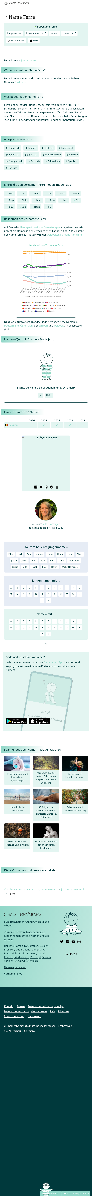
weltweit (59, 325)
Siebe (25, 200)
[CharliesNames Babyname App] (17, 3)
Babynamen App (53, 662)
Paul (44, 566)
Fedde (76, 193)
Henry (54, 566)
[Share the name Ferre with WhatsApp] (46, 487)
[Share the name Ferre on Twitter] (40, 487)
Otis (23, 193)
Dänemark (38, 949)
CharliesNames (13, 889)
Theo (79, 554)
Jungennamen (14, 33)
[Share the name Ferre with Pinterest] (51, 487)
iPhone (8, 925)
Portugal (35, 957)
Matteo (39, 554)
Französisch (67, 147)
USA (17, 960)
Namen (54, 33)
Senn (52, 200)
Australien (32, 945)
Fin (77, 200)
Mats (62, 193)
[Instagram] (79, 941)
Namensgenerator (15, 967)
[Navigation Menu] (85, 3)
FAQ (52, 1011)
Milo (25, 566)
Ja (40, 395)
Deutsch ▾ (71, 954)
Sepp (11, 200)
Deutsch (31, 147)
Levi (20, 554)
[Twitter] (62, 941)
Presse (21, 1006)
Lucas (15, 566)
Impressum (34, 1016)
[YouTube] (73, 941)
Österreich (26, 325)
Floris (37, 206)
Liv (49, 206)
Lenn (36, 193)
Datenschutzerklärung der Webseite (25, 1011)
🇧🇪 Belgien (11, 425)
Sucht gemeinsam (51, 1193)
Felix (43, 560)
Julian (14, 560)
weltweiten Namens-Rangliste (64, 234)
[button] (25, 460)
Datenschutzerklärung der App (46, 1006)
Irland (41, 953)
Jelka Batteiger (51, 524)
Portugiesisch (15, 161)
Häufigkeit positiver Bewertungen (40, 227)
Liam (50, 554)
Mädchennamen (35, 932)
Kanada (8, 957)
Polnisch (73, 154)
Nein (48, 395)
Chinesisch (14, 147)
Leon (38, 200)
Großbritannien (27, 953)
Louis (61, 560)
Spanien (9, 960)
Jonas (24, 560)
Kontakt (8, 1006)
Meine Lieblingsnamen (75, 1193)
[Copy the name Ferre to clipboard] (56, 487)
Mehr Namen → (70, 566)
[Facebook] (67, 941)
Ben (52, 560)
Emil (34, 560)
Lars (65, 200)
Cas (49, 193)
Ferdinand (20, 82)
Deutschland (11, 325)
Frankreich (10, 953)
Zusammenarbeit (14, 1016)
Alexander (74, 560)
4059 (35, 40)
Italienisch (13, 154)
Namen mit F (69, 33)
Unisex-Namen (30, 935)
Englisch (48, 147)
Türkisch (12, 167)
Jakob (34, 566)
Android (39, 921)
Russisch (35, 161)
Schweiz (43, 325)
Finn (11, 193)
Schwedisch (53, 161)
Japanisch (32, 154)
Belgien (44, 945)
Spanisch (72, 161)
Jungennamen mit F (36, 33)
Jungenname (28, 60)
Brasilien (9, 949)
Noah (60, 554)
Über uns (63, 1011)
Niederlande (21, 957)
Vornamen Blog (13, 973)
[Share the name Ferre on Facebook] (35, 487)
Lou (24, 206)
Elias (10, 554)
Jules (11, 206)
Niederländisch (53, 154)
